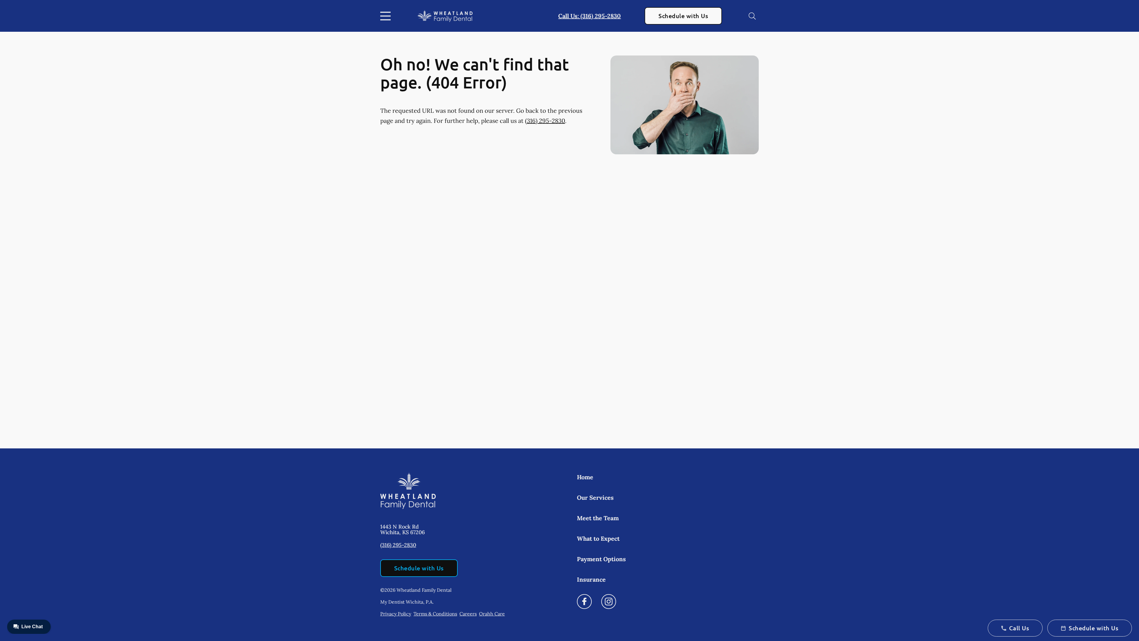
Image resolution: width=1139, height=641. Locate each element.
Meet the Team (598, 518)
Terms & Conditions (435, 614)
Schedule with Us (683, 16)
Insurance (591, 579)
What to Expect (598, 538)
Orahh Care (492, 614)
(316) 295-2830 (545, 120)
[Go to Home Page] (445, 16)
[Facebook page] (584, 601)
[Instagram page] (608, 601)
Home (585, 477)
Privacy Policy (395, 614)
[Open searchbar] (752, 16)
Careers (468, 614)
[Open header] (386, 16)
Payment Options (601, 559)
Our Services (595, 497)
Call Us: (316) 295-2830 (589, 16)
